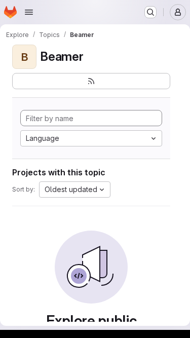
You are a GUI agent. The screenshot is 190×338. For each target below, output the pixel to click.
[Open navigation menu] (29, 12)
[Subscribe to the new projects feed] (91, 81)
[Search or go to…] (150, 12)
